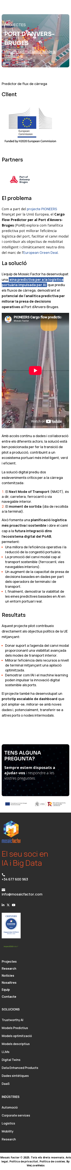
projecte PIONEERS (42, 209)
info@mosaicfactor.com (22, 894)
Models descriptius (16, 1044)
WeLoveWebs (35, 1165)
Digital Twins (11, 1060)
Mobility (7, 1131)
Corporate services (16, 1115)
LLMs (5, 1052)
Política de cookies (52, 1161)
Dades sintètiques (15, 1076)
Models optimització (22, 51)
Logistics (8, 1123)
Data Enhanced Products (20, 1068)
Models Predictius (15, 1028)
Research (9, 1139)
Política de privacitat (23, 1161)
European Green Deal (40, 252)
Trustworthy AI (12, 1020)
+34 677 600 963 (15, 879)
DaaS (5, 1084)
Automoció (10, 1107)
